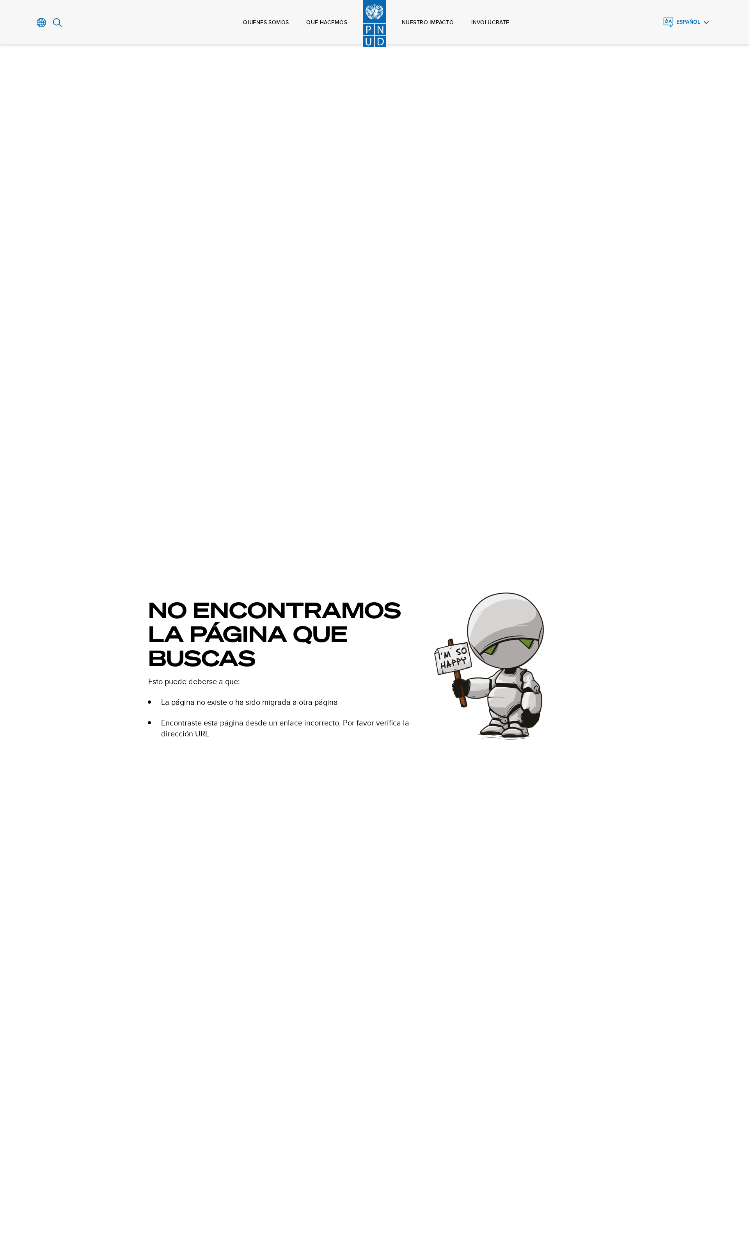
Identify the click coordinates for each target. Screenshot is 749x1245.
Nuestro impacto (428, 22)
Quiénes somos (266, 22)
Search (57, 23)
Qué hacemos (326, 22)
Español (688, 22)
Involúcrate (490, 22)
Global (41, 23)
